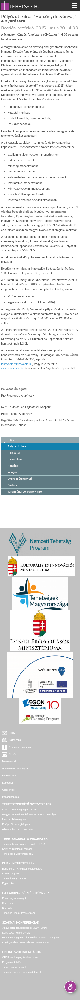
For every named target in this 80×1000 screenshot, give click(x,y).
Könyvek (7, 908)
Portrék (12, 485)
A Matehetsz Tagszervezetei (17, 829)
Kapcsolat (7, 782)
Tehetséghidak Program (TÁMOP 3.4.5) (23, 844)
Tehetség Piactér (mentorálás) (18, 913)
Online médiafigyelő (20, 478)
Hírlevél (13, 732)
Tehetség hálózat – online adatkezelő (22, 972)
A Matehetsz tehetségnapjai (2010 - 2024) (24, 927)
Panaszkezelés (10, 797)
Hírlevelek (14, 453)
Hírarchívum (15, 459)
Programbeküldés (11, 962)
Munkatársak (9, 761)
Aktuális (13, 465)
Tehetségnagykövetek (14, 878)
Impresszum (9, 775)
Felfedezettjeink (10, 873)
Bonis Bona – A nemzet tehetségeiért (22, 868)
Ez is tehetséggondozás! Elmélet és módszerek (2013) (31, 937)
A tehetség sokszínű (20, 747)
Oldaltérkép (8, 789)
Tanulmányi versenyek (14, 967)
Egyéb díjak (8, 883)
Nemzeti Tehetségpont (14, 819)
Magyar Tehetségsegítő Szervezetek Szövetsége (29, 814)
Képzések (7, 903)
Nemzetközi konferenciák (16, 932)
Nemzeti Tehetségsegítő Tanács (19, 809)
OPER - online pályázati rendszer (20, 957)
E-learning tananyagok (14, 898)
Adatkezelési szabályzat (15, 768)
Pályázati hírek (17, 446)
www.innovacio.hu (12, 368)
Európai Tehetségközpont (16, 824)
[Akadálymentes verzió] (70, 987)
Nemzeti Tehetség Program (17, 849)
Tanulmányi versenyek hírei (25, 491)
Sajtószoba (15, 740)
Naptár (12, 754)
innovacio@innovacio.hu (16, 364)
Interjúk (12, 472)
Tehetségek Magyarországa (17, 853)
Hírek (11, 440)
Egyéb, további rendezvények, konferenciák (26, 942)
